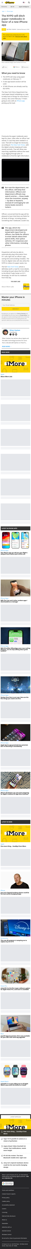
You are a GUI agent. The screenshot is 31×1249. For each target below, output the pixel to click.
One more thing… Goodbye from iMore (15, 1132)
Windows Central (6, 1234)
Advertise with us (7, 1227)
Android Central (6, 1231)
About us (4, 1220)
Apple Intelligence (24, 6)
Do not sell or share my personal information (14, 1238)
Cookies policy (6, 1201)
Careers (4, 1208)
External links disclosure (8, 1216)
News (3, 29)
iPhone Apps (10, 11)
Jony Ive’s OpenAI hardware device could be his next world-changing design (15, 1165)
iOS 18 (12, 6)
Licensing (4, 1212)
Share (5, 67)
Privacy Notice (23, 315)
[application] (15, 169)
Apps (3, 11)
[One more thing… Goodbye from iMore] (15, 1127)
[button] (29, 2)
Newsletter (26, 67)
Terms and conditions (8, 1190)
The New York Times (18, 145)
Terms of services (21, 313)
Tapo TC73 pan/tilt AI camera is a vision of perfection (15, 1140)
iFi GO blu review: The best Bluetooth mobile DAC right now (14, 1157)
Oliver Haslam (12, 29)
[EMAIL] (16, 334)
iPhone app (21, 101)
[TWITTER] (11, 334)
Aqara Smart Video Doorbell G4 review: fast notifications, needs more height (14, 1148)
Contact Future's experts (8, 1194)
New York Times (13, 267)
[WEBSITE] (13, 334)
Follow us (17, 67)
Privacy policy (5, 1197)
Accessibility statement (8, 1205)
